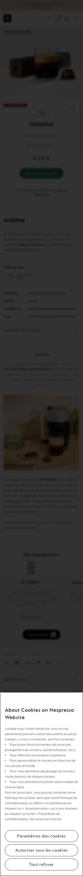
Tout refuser (41, 864)
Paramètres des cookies (41, 836)
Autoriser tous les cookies (41, 850)
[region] (41, 784)
